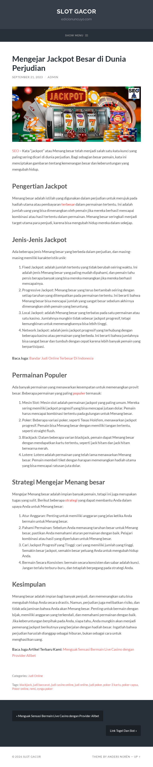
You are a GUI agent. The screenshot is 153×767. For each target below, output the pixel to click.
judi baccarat (41, 684)
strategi (71, 500)
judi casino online (62, 684)
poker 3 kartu (112, 684)
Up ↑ (137, 756)
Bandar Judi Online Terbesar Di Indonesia (61, 358)
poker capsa (130, 684)
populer (79, 393)
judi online (81, 684)
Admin (53, 77)
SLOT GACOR (76, 11)
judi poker (95, 684)
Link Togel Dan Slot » (123, 730)
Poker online (20, 688)
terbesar (68, 204)
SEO (15, 151)
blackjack (26, 684)
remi (33, 688)
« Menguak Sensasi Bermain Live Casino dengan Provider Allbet (57, 716)
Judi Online (35, 676)
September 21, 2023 (27, 77)
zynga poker (45, 688)
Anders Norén (119, 756)
